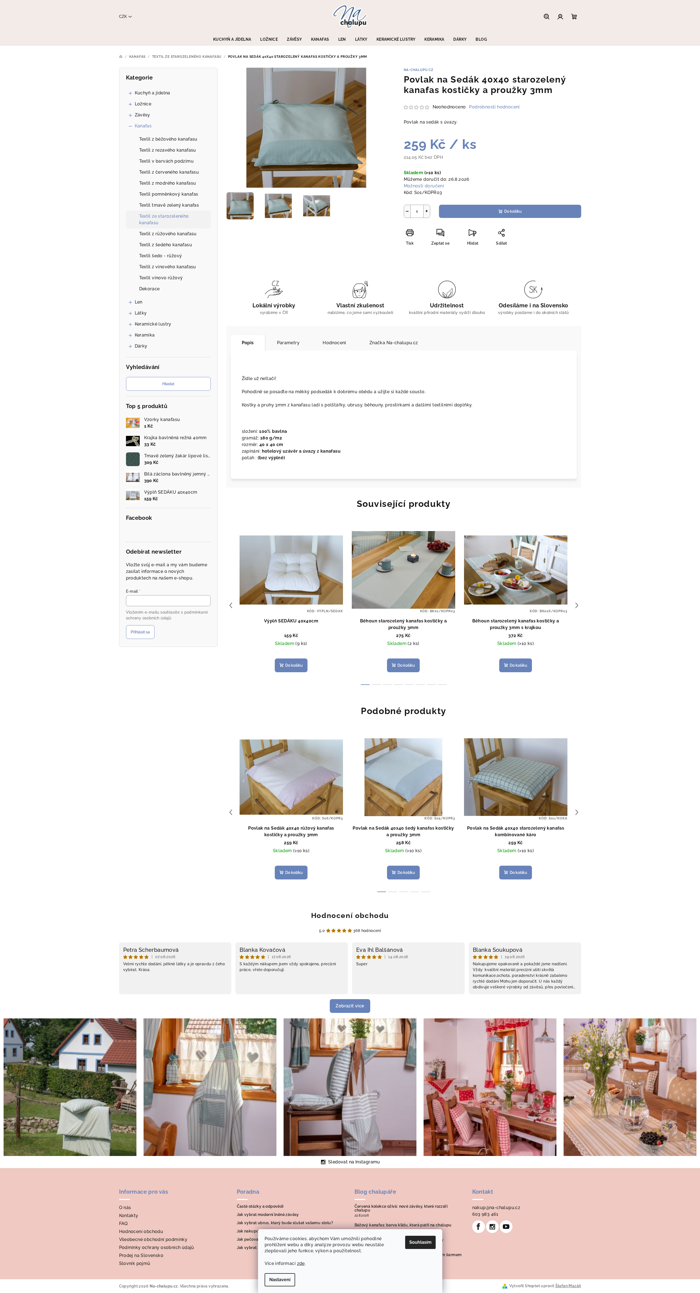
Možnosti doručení (424, 185)
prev (230, 605)
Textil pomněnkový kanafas (168, 194)
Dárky (141, 346)
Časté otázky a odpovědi (260, 1206)
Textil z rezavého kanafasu (167, 150)
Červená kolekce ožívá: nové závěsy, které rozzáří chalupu (401, 1208)
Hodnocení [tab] (334, 342)
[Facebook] (478, 1226)
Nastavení (279, 1279)
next (576, 605)
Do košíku (513, 211)
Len (138, 302)
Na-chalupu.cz (418, 70)
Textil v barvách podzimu (166, 161)
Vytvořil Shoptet (524, 1286)
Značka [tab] (393, 342)
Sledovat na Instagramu (354, 1161)
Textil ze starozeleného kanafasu (164, 219)
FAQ (123, 1223)
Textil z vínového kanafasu (167, 266)
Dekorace (149, 288)
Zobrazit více (350, 1005)
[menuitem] (232, 39)
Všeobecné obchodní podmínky (153, 1239)
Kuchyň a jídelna (152, 92)
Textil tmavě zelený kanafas (169, 205)
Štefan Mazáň (568, 1286)
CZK (123, 16)
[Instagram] (492, 1226)
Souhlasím (420, 1242)
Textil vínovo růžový (161, 277)
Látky (141, 313)
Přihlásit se (140, 632)
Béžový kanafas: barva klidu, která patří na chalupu (403, 1225)
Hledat (168, 384)
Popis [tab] (248, 342)
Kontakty (128, 1215)
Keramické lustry (153, 324)
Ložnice (143, 103)
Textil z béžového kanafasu (168, 139)
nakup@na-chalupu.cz (496, 1207)
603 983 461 (485, 1214)
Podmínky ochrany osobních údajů (156, 1247)
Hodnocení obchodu (350, 915)
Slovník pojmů (134, 1263)
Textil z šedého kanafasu (165, 244)
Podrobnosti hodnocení (494, 107)
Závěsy (142, 114)
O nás (125, 1207)
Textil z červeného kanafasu (169, 172)
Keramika (145, 335)
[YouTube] (506, 1226)
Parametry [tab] (288, 342)
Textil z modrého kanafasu (167, 183)
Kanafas (143, 126)
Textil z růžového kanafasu (168, 233)
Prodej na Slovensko (141, 1255)
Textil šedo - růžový (160, 255)
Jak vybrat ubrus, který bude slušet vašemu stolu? (285, 1223)
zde (301, 1263)
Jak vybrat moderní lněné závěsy (268, 1215)
